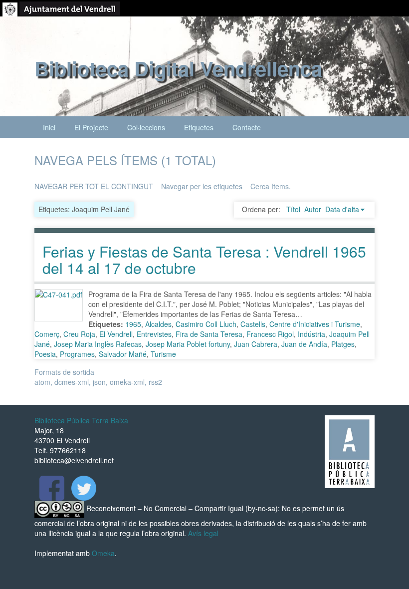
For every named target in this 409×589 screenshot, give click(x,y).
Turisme (163, 354)
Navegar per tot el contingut (93, 186)
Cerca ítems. (270, 186)
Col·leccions (146, 127)
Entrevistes (154, 334)
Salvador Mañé (123, 354)
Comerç (46, 334)
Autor (312, 209)
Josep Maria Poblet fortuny (188, 344)
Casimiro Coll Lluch (206, 324)
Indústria (311, 334)
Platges (343, 344)
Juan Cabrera (255, 344)
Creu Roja (79, 334)
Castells (252, 324)
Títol (293, 209)
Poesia (45, 354)
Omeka (103, 553)
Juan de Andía (304, 344)
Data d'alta (342, 209)
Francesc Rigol (270, 334)
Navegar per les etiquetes (201, 186)
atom (42, 382)
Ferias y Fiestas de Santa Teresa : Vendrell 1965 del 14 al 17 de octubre (204, 260)
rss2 (155, 382)
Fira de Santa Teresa (209, 334)
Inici (49, 127)
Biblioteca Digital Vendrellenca (178, 68)
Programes (77, 354)
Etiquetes (198, 127)
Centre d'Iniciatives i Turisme (314, 324)
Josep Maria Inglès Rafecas (98, 344)
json (99, 382)
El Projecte (91, 127)
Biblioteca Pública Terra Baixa (81, 420)
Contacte (246, 127)
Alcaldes (158, 324)
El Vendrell (116, 334)
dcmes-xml (71, 382)
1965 (133, 324)
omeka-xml (127, 382)
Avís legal (203, 533)
